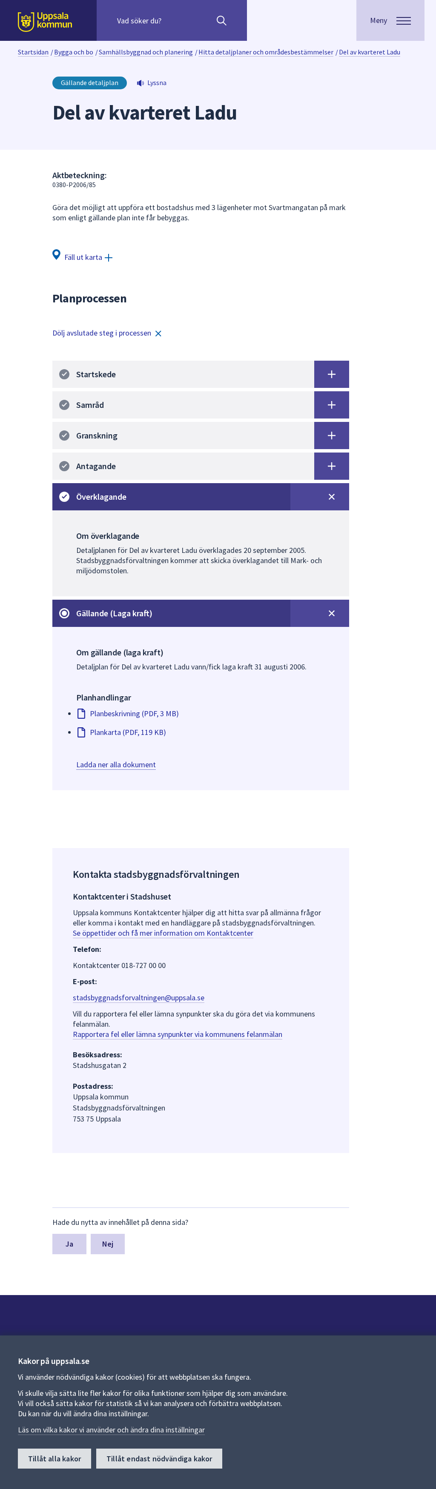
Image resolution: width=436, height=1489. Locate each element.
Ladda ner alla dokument (116, 764)
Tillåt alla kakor (54, 1458)
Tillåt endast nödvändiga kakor (159, 1458)
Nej (108, 1244)
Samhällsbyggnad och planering (146, 52)
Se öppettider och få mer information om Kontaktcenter (163, 933)
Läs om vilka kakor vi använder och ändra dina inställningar (111, 1430)
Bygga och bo (73, 52)
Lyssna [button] (156, 82)
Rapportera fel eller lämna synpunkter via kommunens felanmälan (177, 1034)
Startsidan (33, 52)
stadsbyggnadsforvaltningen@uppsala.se (138, 997)
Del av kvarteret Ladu (369, 52)
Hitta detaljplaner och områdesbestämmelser (265, 52)
